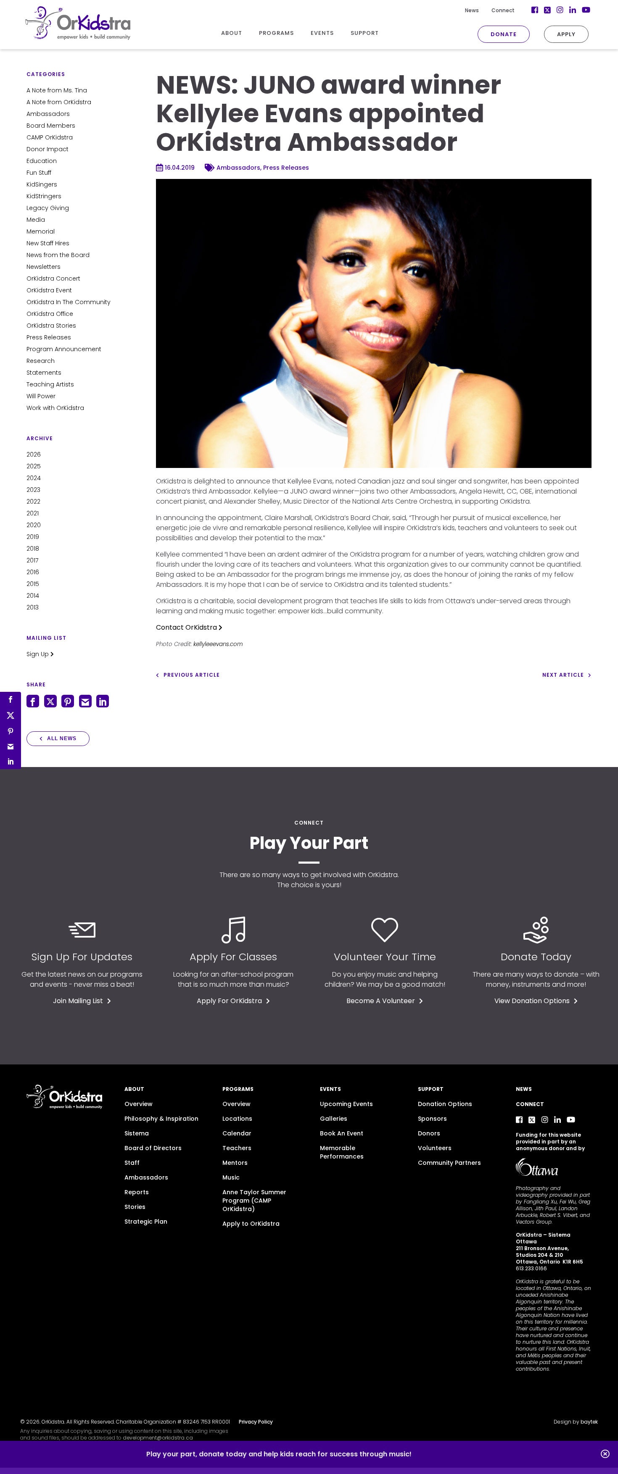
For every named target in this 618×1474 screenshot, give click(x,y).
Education (41, 161)
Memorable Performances (342, 1152)
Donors (429, 1133)
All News (62, 738)
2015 (32, 584)
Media (35, 219)
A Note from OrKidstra (58, 102)
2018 (32, 548)
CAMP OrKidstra (49, 137)
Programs (238, 1089)
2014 (32, 595)
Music (231, 1177)
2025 (33, 466)
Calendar (236, 1133)
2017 (32, 560)
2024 (33, 478)
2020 (33, 525)
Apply (566, 34)
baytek (589, 1421)
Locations (237, 1118)
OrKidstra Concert (53, 278)
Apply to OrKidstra (251, 1223)
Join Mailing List (78, 1001)
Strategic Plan (145, 1221)
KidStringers (43, 196)
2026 (33, 454)
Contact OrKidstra (187, 627)
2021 (32, 513)
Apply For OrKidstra (229, 1001)
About (134, 1089)
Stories (134, 1207)
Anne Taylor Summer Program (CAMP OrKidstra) (254, 1200)
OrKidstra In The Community (68, 302)
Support (431, 1089)
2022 (33, 501)
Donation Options (445, 1104)
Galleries (333, 1118)
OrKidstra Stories (51, 325)
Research (40, 361)
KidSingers (41, 184)
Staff (132, 1163)
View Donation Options (532, 1001)
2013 (32, 607)
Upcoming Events (346, 1104)
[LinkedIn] (557, 1119)
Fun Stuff (38, 172)
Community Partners (449, 1163)
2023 (33, 490)
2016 (32, 572)
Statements (43, 372)
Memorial (40, 231)
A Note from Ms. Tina (56, 90)
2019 (32, 537)
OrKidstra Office (49, 314)
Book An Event (341, 1133)
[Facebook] (519, 1119)
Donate (504, 34)
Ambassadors (48, 114)
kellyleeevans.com (218, 644)
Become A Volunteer (380, 1001)
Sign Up (38, 654)
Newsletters (43, 267)
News (472, 10)
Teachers (236, 1148)
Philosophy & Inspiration (161, 1118)
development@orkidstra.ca (158, 1437)
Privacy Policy (256, 1421)
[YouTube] (571, 1119)
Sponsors (432, 1118)
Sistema (136, 1133)
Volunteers (435, 1148)
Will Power (40, 396)
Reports (136, 1192)
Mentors (235, 1163)
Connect (503, 10)
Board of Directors (153, 1148)
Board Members (50, 125)
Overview (138, 1104)
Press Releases (48, 337)
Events (330, 1089)
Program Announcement (63, 349)
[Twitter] (532, 1119)
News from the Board (58, 255)
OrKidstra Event (49, 290)
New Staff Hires (47, 243)
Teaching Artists (50, 384)
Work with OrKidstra (55, 408)
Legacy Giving (47, 208)
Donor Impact (47, 149)
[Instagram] (544, 1119)
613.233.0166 (531, 1268)
